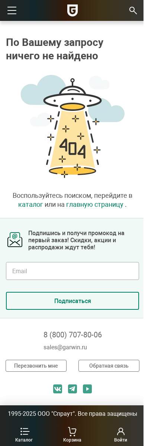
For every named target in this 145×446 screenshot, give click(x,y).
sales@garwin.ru (65, 347)
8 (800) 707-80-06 (73, 334)
